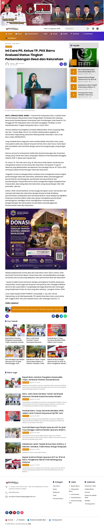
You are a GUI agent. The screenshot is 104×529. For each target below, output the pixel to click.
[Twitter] (57, 316)
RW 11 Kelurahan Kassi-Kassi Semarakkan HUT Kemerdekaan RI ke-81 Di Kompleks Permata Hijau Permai (87, 71)
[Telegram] (61, 316)
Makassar (56, 492)
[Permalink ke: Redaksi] (7, 64)
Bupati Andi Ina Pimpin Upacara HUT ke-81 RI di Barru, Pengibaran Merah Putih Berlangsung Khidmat (56, 362)
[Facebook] (53, 316)
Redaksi (12, 63)
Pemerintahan (58, 499)
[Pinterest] (14, 512)
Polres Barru (75, 494)
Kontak (87, 492)
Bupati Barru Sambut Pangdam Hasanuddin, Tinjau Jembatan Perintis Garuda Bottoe (14, 340)
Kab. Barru (8, 46)
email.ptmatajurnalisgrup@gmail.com (22, 497)
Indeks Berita (89, 489)
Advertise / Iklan (90, 486)
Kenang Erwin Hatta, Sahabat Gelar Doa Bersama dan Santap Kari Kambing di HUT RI (86, 94)
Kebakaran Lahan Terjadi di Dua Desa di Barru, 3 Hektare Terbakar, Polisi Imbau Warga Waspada (35, 362)
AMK (29, 524)
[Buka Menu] (97, 28)
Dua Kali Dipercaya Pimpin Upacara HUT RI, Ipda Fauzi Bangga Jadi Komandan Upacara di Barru (14, 362)
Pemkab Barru (76, 498)
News (55, 489)
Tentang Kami (90, 504)
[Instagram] (22, 512)
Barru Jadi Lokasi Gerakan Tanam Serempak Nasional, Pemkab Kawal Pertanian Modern (35, 340)
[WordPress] (18, 512)
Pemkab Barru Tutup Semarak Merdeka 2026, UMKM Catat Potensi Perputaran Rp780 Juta (56, 340)
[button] (88, 28)
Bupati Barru (75, 486)
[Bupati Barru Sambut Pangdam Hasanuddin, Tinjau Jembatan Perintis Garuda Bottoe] (15, 330)
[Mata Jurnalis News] (15, 29)
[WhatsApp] (65, 316)
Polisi (54, 495)
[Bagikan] (65, 64)
